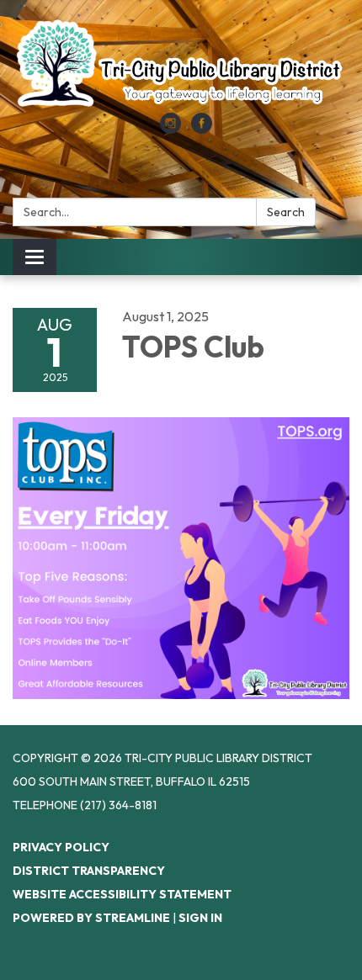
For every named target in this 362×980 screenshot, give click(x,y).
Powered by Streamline (91, 917)
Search (286, 212)
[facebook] (201, 128)
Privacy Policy (61, 847)
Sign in (200, 917)
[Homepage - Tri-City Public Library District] (181, 65)
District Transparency (89, 870)
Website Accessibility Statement (122, 894)
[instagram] (170, 128)
